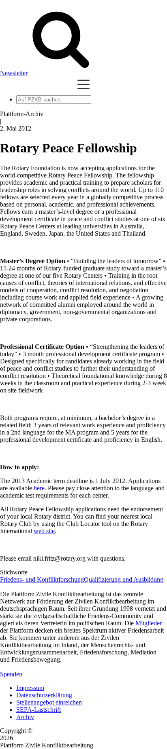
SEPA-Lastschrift (38, 709)
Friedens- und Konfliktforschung (42, 579)
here (39, 488)
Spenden (11, 674)
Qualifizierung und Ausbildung (123, 579)
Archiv (25, 716)
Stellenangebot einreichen (49, 702)
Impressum (30, 687)
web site (44, 530)
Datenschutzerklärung (44, 695)
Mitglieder (148, 623)
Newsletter (14, 73)
